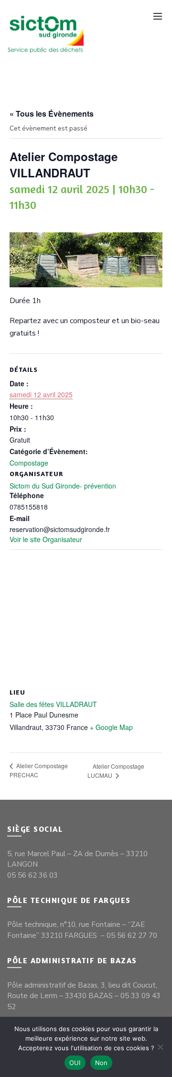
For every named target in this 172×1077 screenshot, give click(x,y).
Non (101, 1062)
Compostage (29, 463)
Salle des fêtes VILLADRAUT (53, 704)
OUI (75, 1062)
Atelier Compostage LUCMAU (115, 770)
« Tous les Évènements (52, 113)
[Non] (160, 1047)
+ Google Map (111, 727)
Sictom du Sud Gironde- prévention (63, 485)
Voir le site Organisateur (46, 539)
